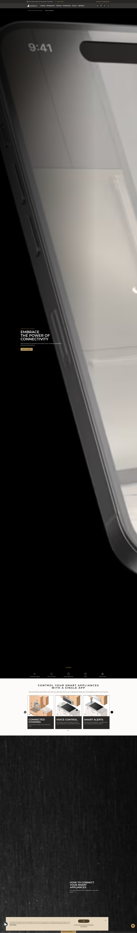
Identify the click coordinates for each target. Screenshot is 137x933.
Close (66, 446)
